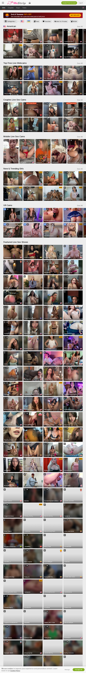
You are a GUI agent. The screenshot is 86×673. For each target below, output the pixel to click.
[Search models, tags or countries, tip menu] (83, 8)
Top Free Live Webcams (15, 63)
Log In (81, 3)
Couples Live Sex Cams (14, 99)
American (11, 26)
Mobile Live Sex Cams (14, 136)
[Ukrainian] (29, 21)
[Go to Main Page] (16, 3)
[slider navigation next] (81, 44)
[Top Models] (30, 3)
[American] (22, 21)
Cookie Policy (15, 671)
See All (80, 27)
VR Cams (7, 205)
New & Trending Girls (13, 168)
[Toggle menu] (3, 3)
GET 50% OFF (75, 15)
